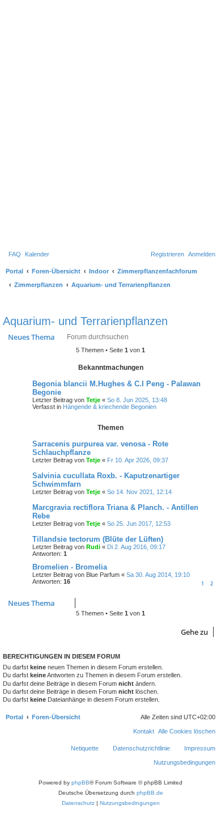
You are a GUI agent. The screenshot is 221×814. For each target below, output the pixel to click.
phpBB (80, 782)
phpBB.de (150, 793)
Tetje (93, 400)
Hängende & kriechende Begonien (109, 406)
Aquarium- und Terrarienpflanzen (85, 321)
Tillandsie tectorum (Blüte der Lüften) (97, 539)
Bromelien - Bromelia (69, 567)
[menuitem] (14, 254)
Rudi (93, 546)
